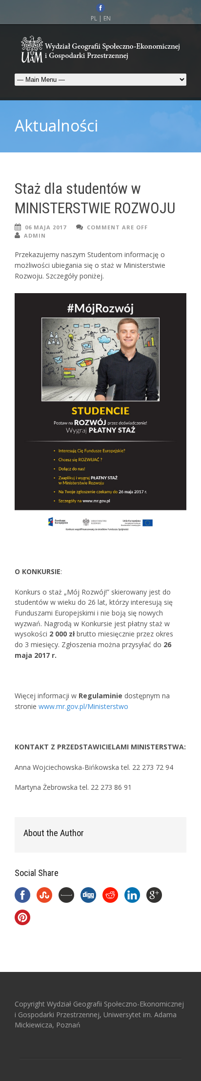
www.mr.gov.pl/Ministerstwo (83, 706)
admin (35, 235)
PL (94, 18)
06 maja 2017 (45, 227)
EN (107, 18)
